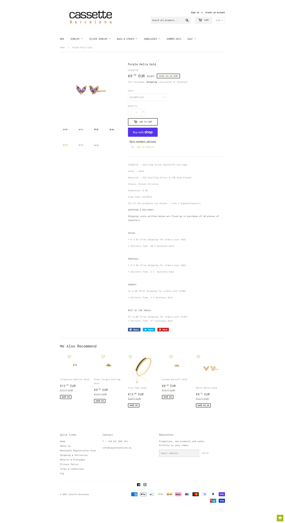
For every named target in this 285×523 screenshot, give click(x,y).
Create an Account (215, 12)
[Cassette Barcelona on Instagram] (145, 485)
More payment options (143, 141)
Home (62, 47)
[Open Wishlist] (280, 518)
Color (131, 91)
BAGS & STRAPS (126, 38)
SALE (190, 38)
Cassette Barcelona (78, 494)
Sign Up (205, 453)
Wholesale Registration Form (78, 450)
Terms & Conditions (72, 469)
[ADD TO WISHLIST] (69, 356)
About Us (65, 446)
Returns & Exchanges (72, 459)
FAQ (62, 473)
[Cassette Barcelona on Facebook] (138, 485)
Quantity (132, 106)
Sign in (195, 12)
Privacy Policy (69, 464)
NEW (62, 38)
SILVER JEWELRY (99, 38)
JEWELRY (75, 38)
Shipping (151, 82)
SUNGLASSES (151, 38)
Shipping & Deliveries (74, 455)
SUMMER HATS (174, 38)
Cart (206, 20)
